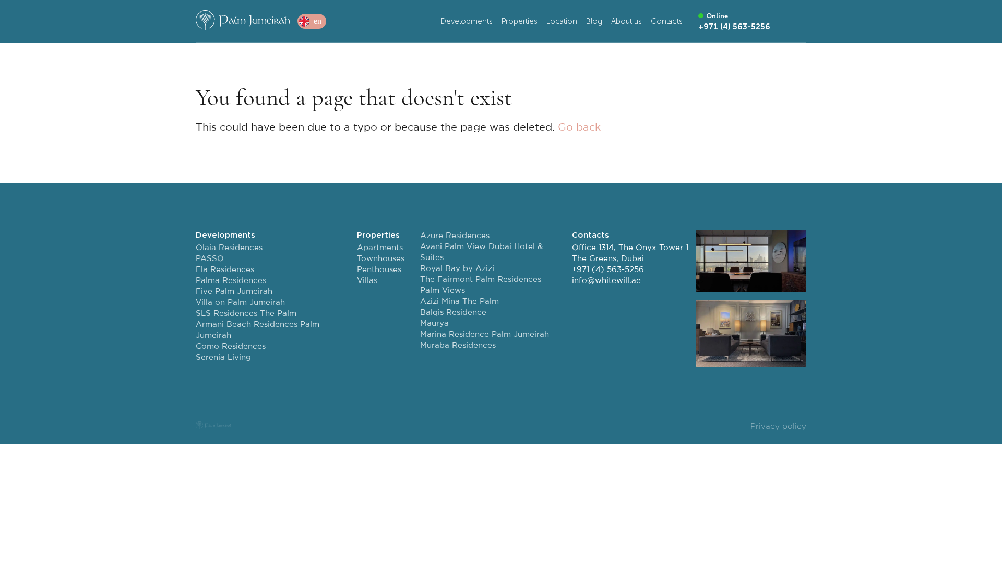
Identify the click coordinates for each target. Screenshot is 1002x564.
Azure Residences (455, 236)
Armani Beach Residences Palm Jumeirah (257, 330)
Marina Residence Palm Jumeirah (484, 334)
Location (561, 21)
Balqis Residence (453, 312)
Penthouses (379, 270)
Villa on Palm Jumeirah (240, 303)
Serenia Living (223, 357)
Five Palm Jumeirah (234, 292)
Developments (466, 21)
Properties (520, 21)
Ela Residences (225, 270)
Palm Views (442, 291)
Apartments (380, 248)
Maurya (434, 323)
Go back (579, 127)
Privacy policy (778, 426)
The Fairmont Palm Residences (480, 280)
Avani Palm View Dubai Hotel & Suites (481, 252)
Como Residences (231, 346)
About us (626, 21)
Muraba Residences (458, 345)
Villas (367, 281)
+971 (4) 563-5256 (608, 270)
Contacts (667, 21)
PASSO (210, 259)
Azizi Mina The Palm (459, 302)
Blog (594, 21)
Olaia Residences (229, 248)
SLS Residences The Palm (246, 314)
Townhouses (380, 259)
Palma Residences (231, 281)
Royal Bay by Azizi (457, 269)
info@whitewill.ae (606, 281)
